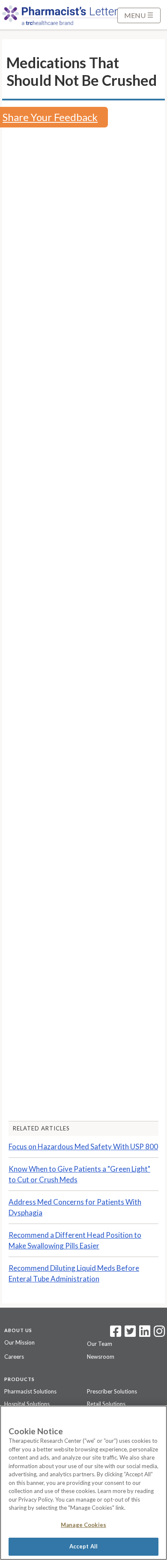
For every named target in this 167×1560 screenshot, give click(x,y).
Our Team (99, 1343)
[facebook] (115, 1333)
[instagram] (159, 1333)
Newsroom (100, 1356)
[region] (83, 1483)
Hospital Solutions (27, 1403)
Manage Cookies (83, 1524)
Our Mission (19, 1342)
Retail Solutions (106, 1403)
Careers (14, 1356)
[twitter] (129, 1333)
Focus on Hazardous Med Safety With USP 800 (83, 1146)
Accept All (83, 1546)
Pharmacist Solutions (30, 1391)
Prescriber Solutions (112, 1391)
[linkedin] (144, 1333)
